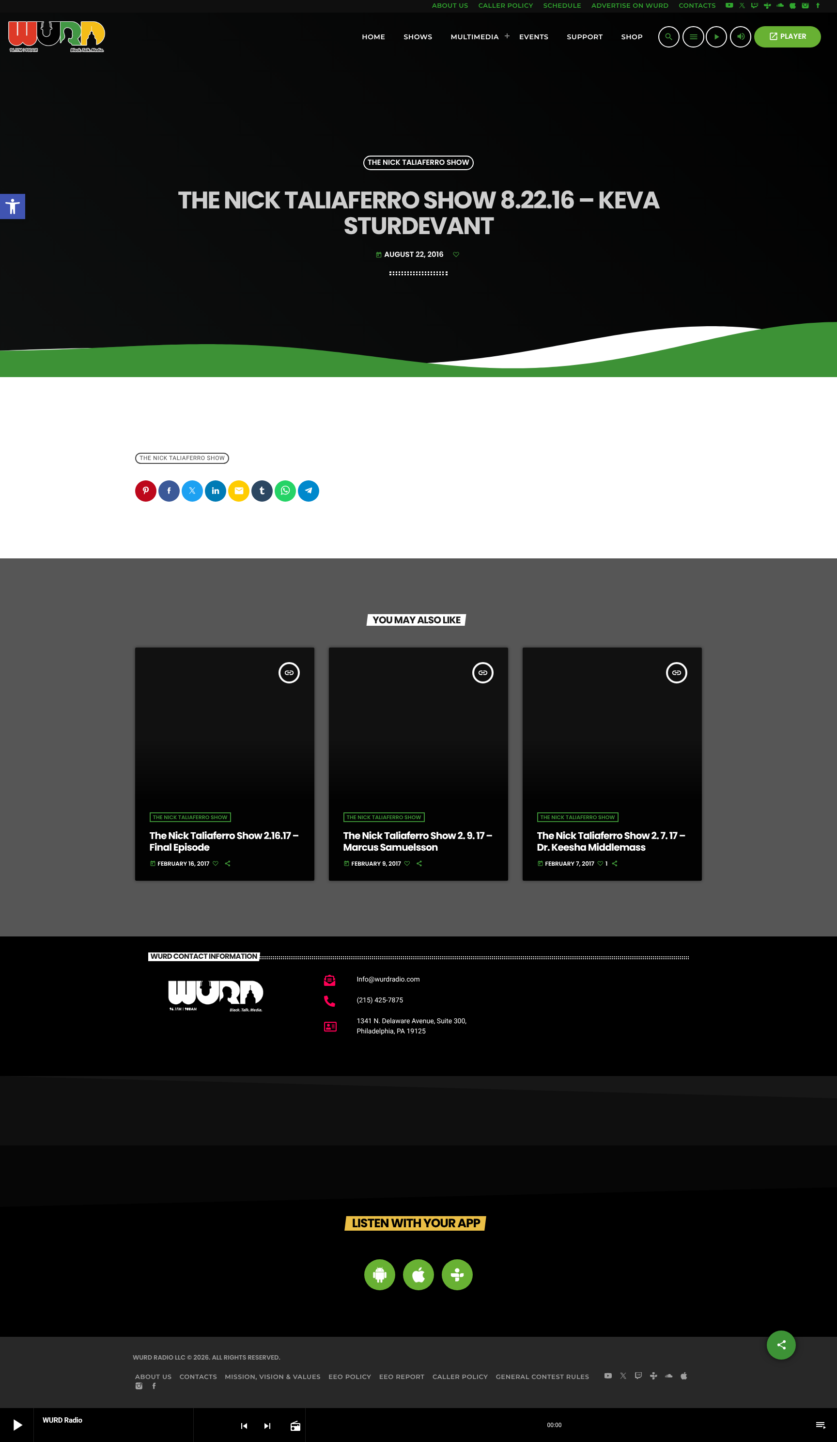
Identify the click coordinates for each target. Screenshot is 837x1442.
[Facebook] (818, 6)
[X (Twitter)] (742, 6)
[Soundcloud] (780, 6)
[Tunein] (767, 6)
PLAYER (787, 37)
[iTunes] (793, 6)
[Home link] (57, 37)
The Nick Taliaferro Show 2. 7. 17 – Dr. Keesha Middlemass (611, 841)
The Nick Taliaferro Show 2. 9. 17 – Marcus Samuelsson (418, 841)
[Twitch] (755, 6)
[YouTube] (729, 6)
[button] (12, 206)
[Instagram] (805, 6)
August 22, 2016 (410, 255)
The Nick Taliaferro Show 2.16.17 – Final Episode (224, 841)
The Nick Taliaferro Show (418, 163)
